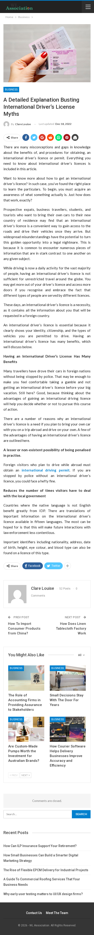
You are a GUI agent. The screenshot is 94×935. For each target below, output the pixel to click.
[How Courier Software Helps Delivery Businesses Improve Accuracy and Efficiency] (68, 729)
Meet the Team (57, 913)
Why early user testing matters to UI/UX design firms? (43, 894)
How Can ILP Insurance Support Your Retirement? (40, 846)
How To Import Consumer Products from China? (24, 628)
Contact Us (34, 913)
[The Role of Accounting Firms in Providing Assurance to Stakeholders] (26, 678)
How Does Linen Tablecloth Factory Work (71, 628)
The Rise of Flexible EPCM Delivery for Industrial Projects (45, 870)
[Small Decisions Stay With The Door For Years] (68, 678)
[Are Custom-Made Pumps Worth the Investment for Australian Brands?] (26, 729)
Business (11, 89)
